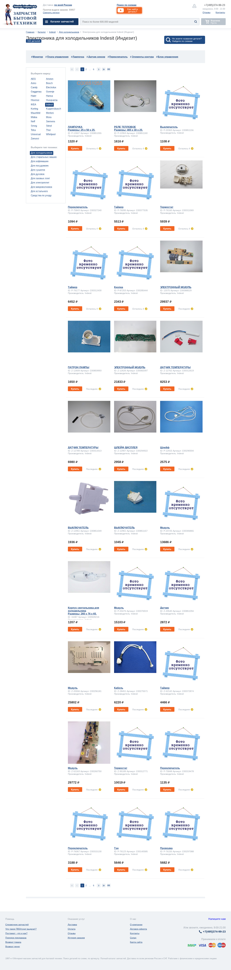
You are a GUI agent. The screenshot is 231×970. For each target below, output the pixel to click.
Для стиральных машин (44, 157)
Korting (34, 108)
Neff (33, 121)
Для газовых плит (40, 178)
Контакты (220, 12)
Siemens (50, 121)
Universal (36, 134)
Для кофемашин (39, 161)
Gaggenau (36, 91)
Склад (133, 937)
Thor (48, 130)
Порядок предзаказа (15, 937)
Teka (33, 130)
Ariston (49, 78)
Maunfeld (35, 113)
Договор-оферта (138, 929)
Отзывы (206, 12)
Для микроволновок (41, 187)
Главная (30, 32)
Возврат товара (13, 942)
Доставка (72, 924)
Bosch (49, 83)
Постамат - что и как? (16, 933)
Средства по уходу (41, 195)
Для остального (39, 191)
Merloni (50, 113)
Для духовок (37, 174)
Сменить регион (51, 12)
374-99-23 (214, 5)
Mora (48, 117)
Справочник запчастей (17, 924)
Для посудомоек (40, 165)
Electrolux (51, 87)
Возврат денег (12, 946)
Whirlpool (50, 134)
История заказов (76, 937)
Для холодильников (69, 32)
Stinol (49, 125)
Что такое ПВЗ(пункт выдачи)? (21, 929)
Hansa (49, 95)
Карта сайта (136, 942)
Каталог (42, 32)
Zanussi (35, 138)
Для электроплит (40, 182)
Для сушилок (38, 169)
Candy (34, 87)
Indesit (52, 32)
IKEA (33, 104)
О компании (136, 924)
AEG (33, 78)
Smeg (34, 125)
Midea (34, 117)
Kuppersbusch (53, 108)
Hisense (35, 100)
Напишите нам (217, 919)
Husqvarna (51, 100)
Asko (33, 83)
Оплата (71, 929)
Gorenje (50, 91)
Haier (33, 95)
